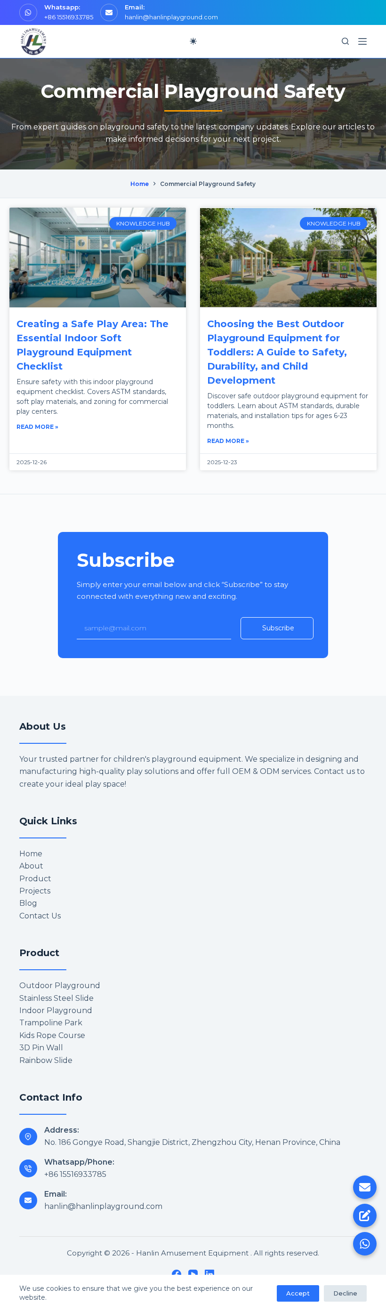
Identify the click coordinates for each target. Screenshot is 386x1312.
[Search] (345, 41)
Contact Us (40, 915)
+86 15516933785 (68, 17)
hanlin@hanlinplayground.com (171, 17)
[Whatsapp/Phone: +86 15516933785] (28, 1168)
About (31, 865)
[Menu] (362, 41)
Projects (34, 890)
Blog (28, 903)
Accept (298, 1293)
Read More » (37, 426)
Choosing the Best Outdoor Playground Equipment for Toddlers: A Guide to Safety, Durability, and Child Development (277, 352)
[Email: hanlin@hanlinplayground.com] (28, 1200)
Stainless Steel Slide (56, 998)
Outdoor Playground (59, 985)
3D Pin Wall (41, 1047)
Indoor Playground (55, 1010)
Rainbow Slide (45, 1060)
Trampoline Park (50, 1022)
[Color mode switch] (193, 41)
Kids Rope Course (52, 1035)
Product (35, 878)
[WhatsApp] (365, 1244)
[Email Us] (365, 1187)
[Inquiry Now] (365, 1215)
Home (30, 853)
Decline (345, 1293)
